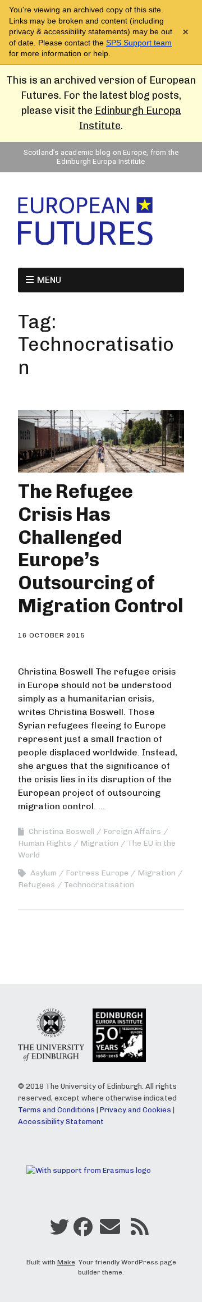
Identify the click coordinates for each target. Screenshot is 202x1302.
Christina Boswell (61, 831)
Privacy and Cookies (135, 1110)
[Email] (109, 1229)
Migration (99, 843)
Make (66, 1262)
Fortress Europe (97, 873)
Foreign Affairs (132, 831)
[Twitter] (59, 1229)
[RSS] (139, 1229)
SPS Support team (139, 42)
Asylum (43, 873)
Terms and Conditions (56, 1110)
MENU (49, 279)
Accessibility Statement (61, 1121)
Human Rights (44, 843)
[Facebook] (83, 1229)
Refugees (36, 885)
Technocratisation (99, 885)
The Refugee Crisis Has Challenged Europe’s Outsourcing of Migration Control (100, 548)
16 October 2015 (51, 635)
